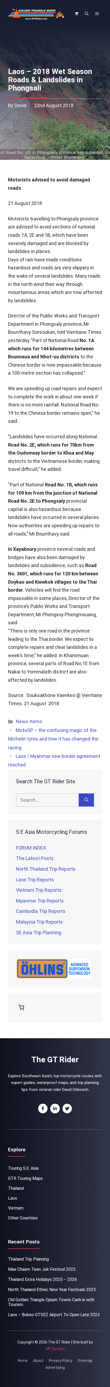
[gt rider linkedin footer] (55, 1108)
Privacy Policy (60, 1360)
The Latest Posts (35, 858)
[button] (87, 13)
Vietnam (15, 1208)
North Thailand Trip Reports (46, 869)
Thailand (16, 1188)
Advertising (55, 1367)
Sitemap (85, 1360)
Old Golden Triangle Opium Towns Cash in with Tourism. (51, 1302)
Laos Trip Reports (35, 879)
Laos (12, 1198)
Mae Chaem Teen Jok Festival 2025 (42, 1269)
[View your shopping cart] (77, 13)
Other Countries (23, 1218)
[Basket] (22, 1007)
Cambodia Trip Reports (40, 911)
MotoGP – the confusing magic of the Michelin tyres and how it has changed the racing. (53, 738)
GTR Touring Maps (25, 1178)
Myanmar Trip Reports (40, 901)
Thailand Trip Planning (28, 1259)
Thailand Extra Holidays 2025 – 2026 (42, 1279)
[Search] (86, 800)
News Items (29, 721)
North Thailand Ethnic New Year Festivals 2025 (52, 1289)
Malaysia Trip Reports (39, 922)
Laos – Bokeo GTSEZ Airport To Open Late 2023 (54, 1314)
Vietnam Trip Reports (39, 890)
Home (23, 1360)
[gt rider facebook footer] (43, 1108)
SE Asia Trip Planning (38, 932)
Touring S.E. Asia (23, 1168)
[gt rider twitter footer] (67, 1108)
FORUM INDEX (31, 848)
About (38, 1360)
